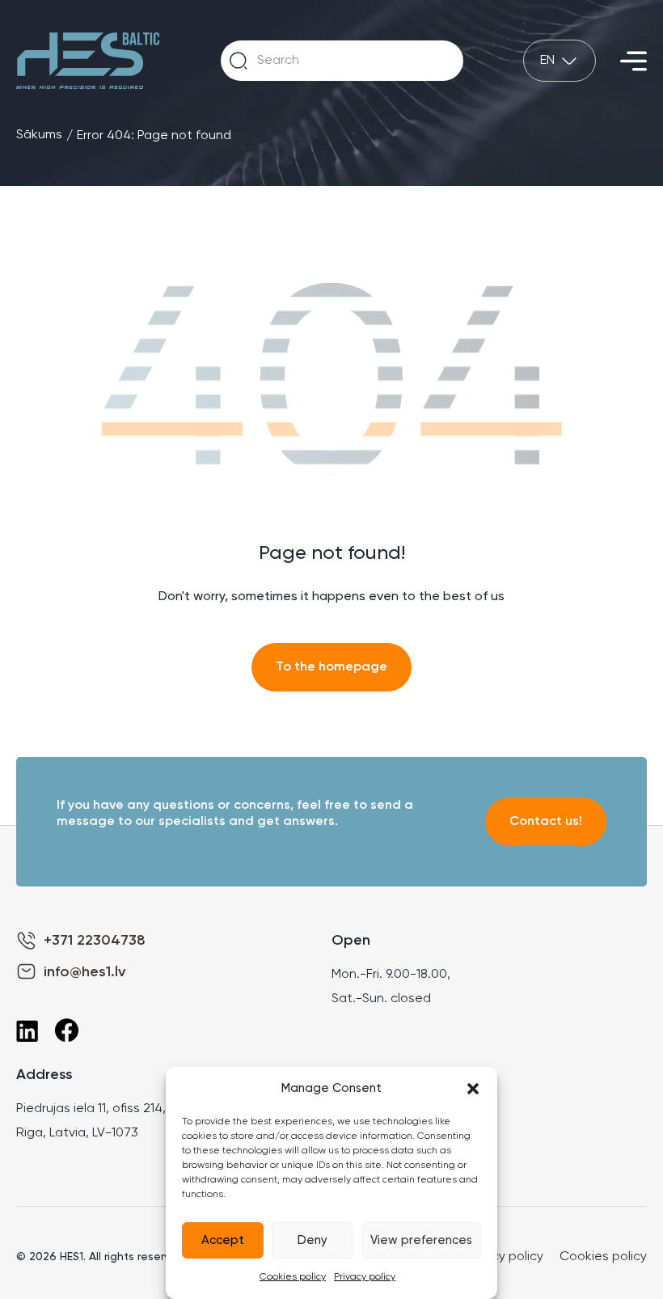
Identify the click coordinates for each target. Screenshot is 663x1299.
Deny (312, 1240)
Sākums (39, 135)
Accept (222, 1240)
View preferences (421, 1240)
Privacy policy (364, 1277)
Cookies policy (293, 1277)
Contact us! (545, 821)
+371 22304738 (95, 940)
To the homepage (331, 667)
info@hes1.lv (84, 972)
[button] (473, 1089)
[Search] (238, 60)
